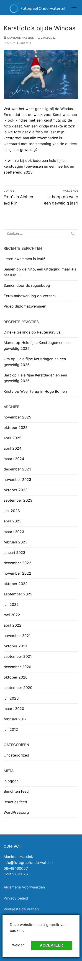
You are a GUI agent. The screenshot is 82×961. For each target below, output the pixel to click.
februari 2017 (15, 719)
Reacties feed (15, 802)
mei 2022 (12, 615)
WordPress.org (16, 812)
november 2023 (17, 479)
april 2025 (12, 438)
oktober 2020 (16, 677)
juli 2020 (11, 698)
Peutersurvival (49, 332)
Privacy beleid (16, 898)
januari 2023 (14, 552)
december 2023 (17, 469)
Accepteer (51, 945)
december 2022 (17, 563)
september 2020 (18, 687)
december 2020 (17, 667)
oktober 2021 (15, 646)
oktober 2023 (16, 490)
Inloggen (11, 781)
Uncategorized (19, 43)
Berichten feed (16, 791)
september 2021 (18, 656)
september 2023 (18, 500)
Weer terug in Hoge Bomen (43, 391)
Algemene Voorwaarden (24, 887)
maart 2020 (14, 708)
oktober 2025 (16, 427)
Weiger (18, 945)
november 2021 (17, 635)
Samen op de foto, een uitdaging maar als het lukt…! (40, 272)
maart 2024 (14, 458)
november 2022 (17, 573)
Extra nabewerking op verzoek (30, 296)
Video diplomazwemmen (25, 306)
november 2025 (17, 417)
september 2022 (18, 594)
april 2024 (12, 448)
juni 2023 (12, 510)
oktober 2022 (16, 583)
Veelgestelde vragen (21, 909)
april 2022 (12, 625)
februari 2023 (15, 542)
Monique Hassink (20, 37)
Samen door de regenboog (27, 285)
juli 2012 (11, 729)
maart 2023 (14, 531)
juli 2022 (11, 604)
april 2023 (12, 521)
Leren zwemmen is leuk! (24, 258)
